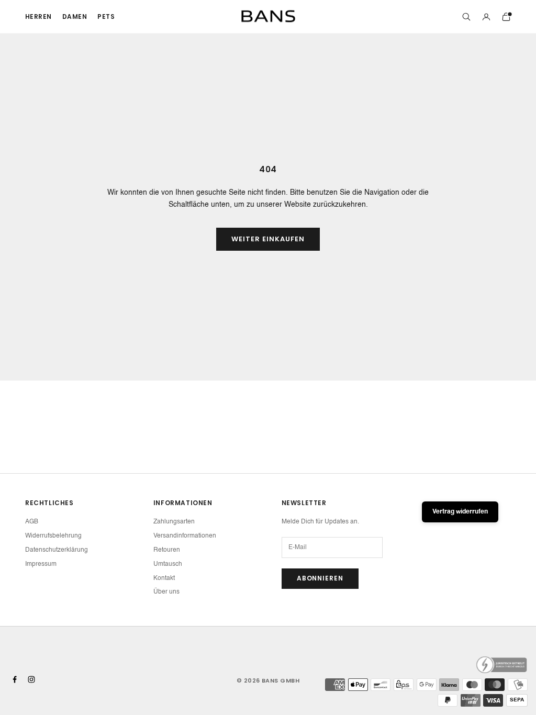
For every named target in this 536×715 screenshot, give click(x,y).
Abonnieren (320, 578)
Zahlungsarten (174, 522)
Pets (106, 16)
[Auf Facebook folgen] (14, 679)
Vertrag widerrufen (460, 512)
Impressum (41, 564)
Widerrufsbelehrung (53, 536)
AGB (31, 522)
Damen (74, 16)
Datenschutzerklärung (56, 550)
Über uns (166, 592)
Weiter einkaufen (268, 239)
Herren (38, 16)
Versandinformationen (184, 536)
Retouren (166, 550)
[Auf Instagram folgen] (31, 679)
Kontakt (164, 578)
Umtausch (167, 564)
